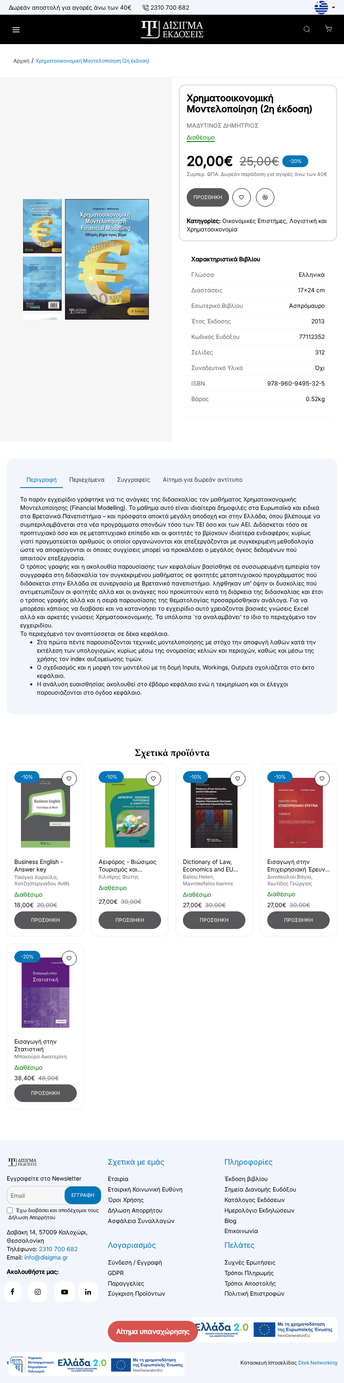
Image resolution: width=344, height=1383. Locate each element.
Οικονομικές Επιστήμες (254, 220)
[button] (208, 197)
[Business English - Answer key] (45, 813)
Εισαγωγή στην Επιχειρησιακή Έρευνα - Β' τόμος (298, 866)
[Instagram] (37, 1292)
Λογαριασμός (132, 1245)
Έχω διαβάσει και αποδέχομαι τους (53, 1213)
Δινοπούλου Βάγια (289, 877)
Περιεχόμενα (86, 479)
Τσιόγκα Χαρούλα (35, 877)
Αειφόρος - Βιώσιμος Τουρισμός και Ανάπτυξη (127, 866)
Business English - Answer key (38, 865)
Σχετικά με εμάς (136, 1161)
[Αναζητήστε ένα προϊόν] (307, 30)
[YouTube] (65, 1292)
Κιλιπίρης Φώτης (119, 877)
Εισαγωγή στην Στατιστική (35, 1045)
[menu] (16, 30)
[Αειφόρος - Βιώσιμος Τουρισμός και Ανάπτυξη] (129, 813)
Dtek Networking (317, 1362)
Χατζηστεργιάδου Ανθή (41, 883)
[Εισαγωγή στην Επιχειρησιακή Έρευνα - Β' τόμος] (298, 813)
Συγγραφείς (133, 479)
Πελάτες (239, 1245)
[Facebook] (12, 1292)
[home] (21, 60)
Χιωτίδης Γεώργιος (289, 883)
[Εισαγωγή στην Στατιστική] (45, 993)
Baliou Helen (198, 877)
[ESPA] (96, 1364)
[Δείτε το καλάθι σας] (328, 30)
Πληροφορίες (248, 1161)
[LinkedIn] (88, 1292)
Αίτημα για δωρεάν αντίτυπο (202, 479)
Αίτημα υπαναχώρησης (153, 1331)
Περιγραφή (41, 479)
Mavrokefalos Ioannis (208, 883)
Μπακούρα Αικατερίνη (40, 1056)
